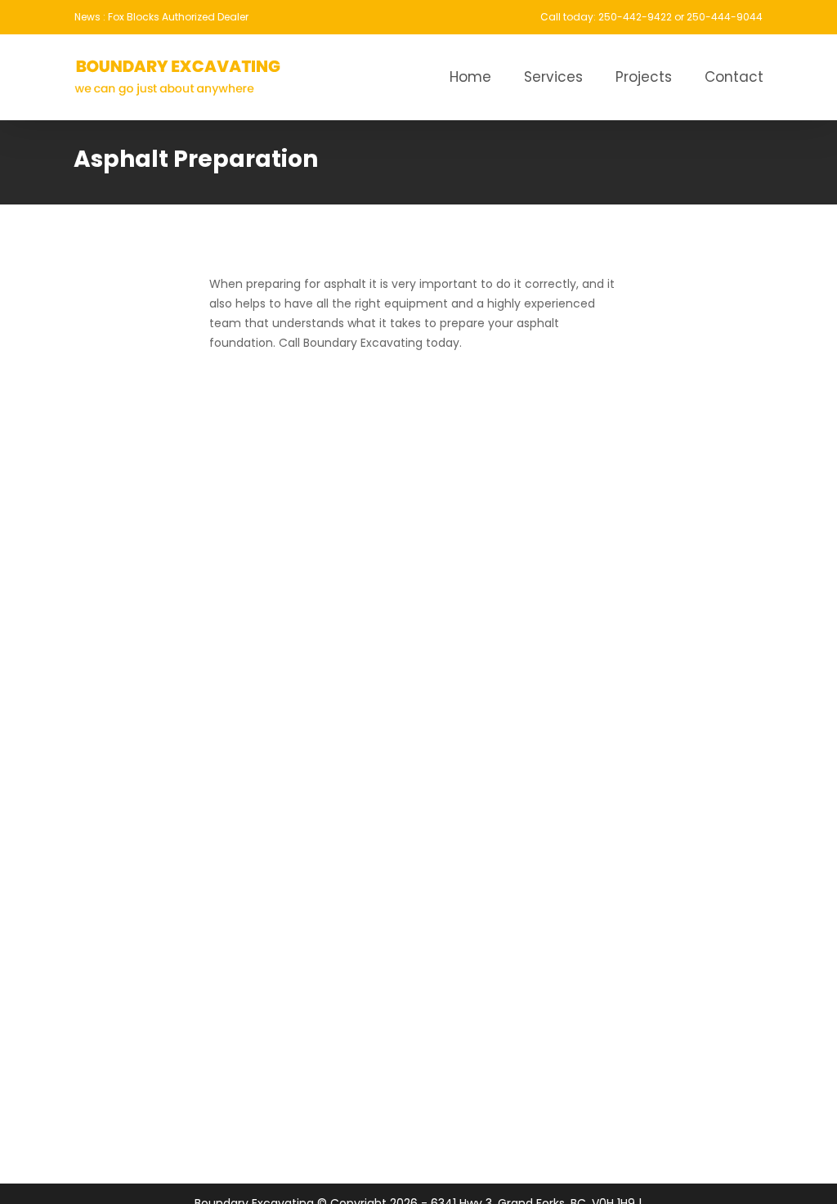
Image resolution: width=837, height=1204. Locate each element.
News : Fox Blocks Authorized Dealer (161, 17)
